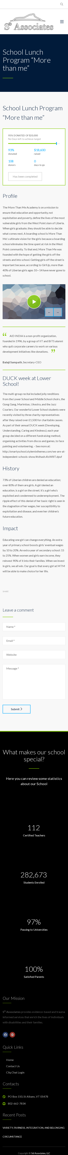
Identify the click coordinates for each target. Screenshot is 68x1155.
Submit (15, 709)
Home (10, 1059)
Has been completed (25, 176)
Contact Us (13, 1066)
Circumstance (12, 1136)
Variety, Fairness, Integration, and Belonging (34, 1127)
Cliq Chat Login (15, 1072)
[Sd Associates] (28, 21)
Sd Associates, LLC (40, 1153)
